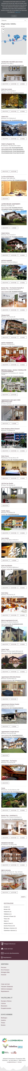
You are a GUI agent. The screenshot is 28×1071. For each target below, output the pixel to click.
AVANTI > (23, 897)
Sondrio (3, 1020)
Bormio (6, 909)
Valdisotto (6, 911)
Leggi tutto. (18, 12)
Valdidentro (7, 914)
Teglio (5, 921)
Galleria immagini (6, 989)
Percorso (3, 967)
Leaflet (25, 54)
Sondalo (6, 907)
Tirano (5, 918)
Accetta (14, 16)
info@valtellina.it (12, 1062)
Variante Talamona (7, 986)
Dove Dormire (5, 970)
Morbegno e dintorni (9, 928)
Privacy (20, 1062)
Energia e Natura (6, 1001)
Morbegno (4, 1018)
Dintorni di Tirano (8, 916)
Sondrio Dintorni (8, 925)
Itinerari (3, 974)
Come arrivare (5, 984)
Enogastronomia (6, 1008)
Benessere (4, 1006)
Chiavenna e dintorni (9, 930)
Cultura (3, 1003)
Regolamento (5, 991)
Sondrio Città (7, 923)
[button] (14, 40)
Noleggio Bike (5, 972)
